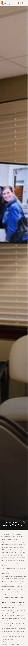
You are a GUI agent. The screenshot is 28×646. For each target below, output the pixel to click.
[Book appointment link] (21, 3)
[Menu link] (25, 3)
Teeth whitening (11, 539)
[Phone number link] (18, 3)
